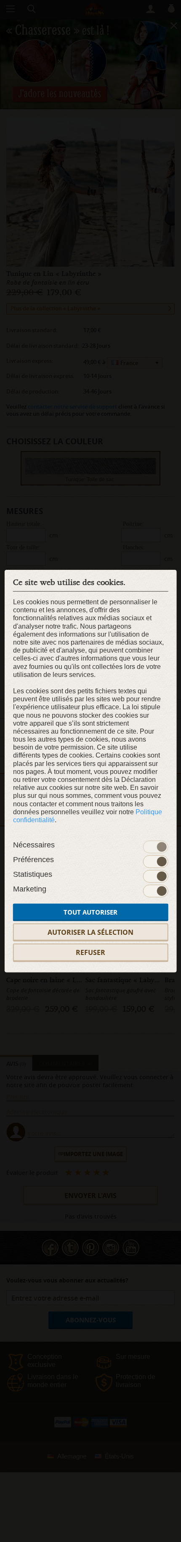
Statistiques (32, 874)
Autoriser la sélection (90, 932)
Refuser (90, 952)
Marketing (29, 889)
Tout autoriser (90, 912)
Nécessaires (34, 845)
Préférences (33, 859)
